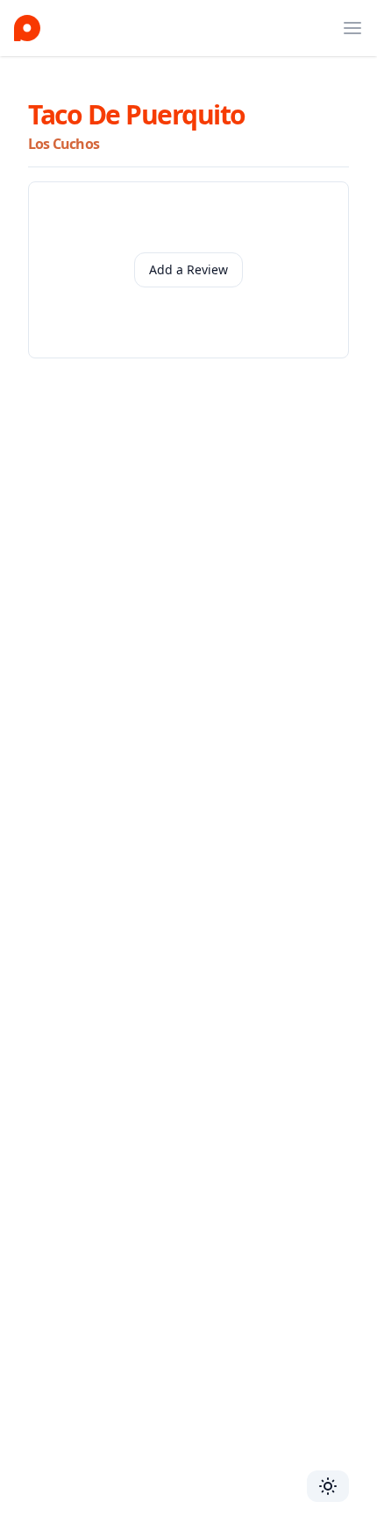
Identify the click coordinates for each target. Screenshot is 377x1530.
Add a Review (188, 269)
